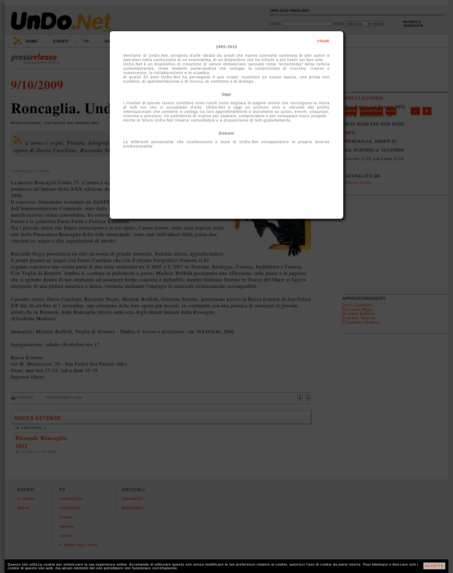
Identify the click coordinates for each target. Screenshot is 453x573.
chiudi (323, 41)
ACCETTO (434, 566)
